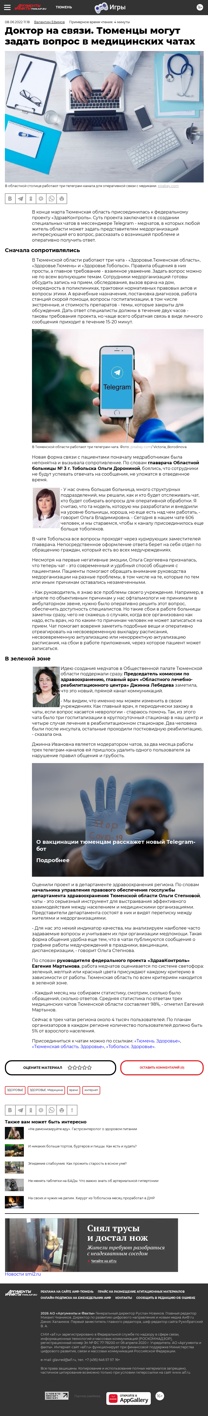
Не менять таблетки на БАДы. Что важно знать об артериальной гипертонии (93, 1181)
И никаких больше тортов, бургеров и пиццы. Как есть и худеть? (82, 1146)
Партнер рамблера (87, 1396)
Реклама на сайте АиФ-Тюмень (67, 1291)
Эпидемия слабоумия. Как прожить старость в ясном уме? (77, 1163)
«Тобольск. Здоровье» (130, 1046)
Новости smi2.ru (23, 1274)
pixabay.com (168, 186)
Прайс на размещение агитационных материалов (141, 1291)
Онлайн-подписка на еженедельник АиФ (76, 1298)
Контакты (123, 1298)
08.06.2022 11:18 (17, 22)
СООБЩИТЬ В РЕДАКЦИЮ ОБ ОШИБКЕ (165, 1298)
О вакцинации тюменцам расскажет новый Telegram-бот (116, 845)
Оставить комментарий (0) (162, 1067)
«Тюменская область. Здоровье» (68, 1046)
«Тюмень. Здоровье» (157, 1041)
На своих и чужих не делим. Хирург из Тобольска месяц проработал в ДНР (91, 1198)
